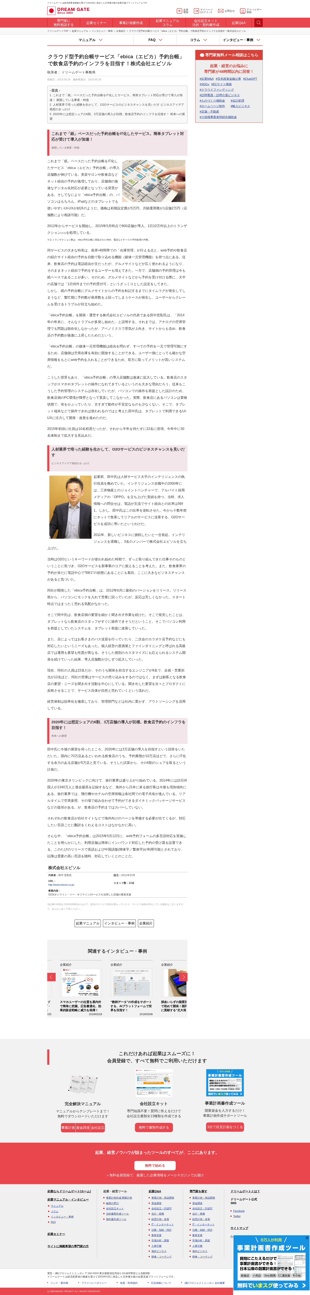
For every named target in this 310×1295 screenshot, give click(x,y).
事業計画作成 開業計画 (119, 1197)
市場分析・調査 (160, 1240)
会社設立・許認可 (161, 1208)
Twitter (237, 1216)
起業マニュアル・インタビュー (68, 1199)
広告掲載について (161, 1283)
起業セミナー (56, 1234)
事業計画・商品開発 (162, 1197)
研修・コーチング (161, 1256)
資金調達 (83, 1127)
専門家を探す (198, 1191)
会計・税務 (157, 1213)
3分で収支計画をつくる (225, 1127)
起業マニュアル (80, 31)
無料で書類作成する (154, 1127)
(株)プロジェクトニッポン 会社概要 (205, 1283)
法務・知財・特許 (161, 1230)
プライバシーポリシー (94, 1283)
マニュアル (57, 1206)
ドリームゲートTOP (57, 31)
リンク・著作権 (59, 1283)
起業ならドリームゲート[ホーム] (69, 1191)
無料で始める (155, 1165)
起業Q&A (155, 1191)
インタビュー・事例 (102, 31)
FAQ (53, 1222)
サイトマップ (239, 1228)
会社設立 (97, 1127)
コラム (54, 1211)
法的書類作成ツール (117, 1213)
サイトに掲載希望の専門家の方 (68, 1246)
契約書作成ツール (116, 1219)
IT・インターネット (162, 1224)
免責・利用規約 (129, 1283)
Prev (51, 977)
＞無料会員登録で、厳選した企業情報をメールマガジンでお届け (155, 1175)
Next (183, 977)
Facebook (239, 1211)
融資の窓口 (112, 1203)
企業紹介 (120, 31)
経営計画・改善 (160, 1219)
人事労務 (156, 1245)
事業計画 (68, 1127)
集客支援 (156, 1235)
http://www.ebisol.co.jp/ (61, 884)
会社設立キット (115, 1208)
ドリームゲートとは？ (245, 1191)
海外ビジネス (159, 1251)
